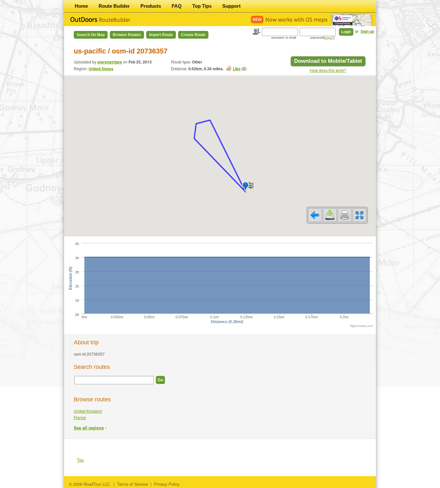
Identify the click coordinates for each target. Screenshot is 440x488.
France (80, 417)
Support (231, 6)
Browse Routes (127, 35)
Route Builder (114, 6)
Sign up (367, 31)
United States (101, 69)
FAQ (177, 6)
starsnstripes (109, 62)
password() (323, 37)
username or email (283, 37)
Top (80, 460)
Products (150, 6)
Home (81, 6)
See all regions (89, 428)
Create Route (193, 35)
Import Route (161, 35)
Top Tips (202, 6)
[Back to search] (315, 215)
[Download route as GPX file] (330, 215)
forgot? (329, 37)
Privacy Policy (166, 484)
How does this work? (328, 70)
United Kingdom (88, 411)
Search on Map (91, 35)
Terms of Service (132, 484)
